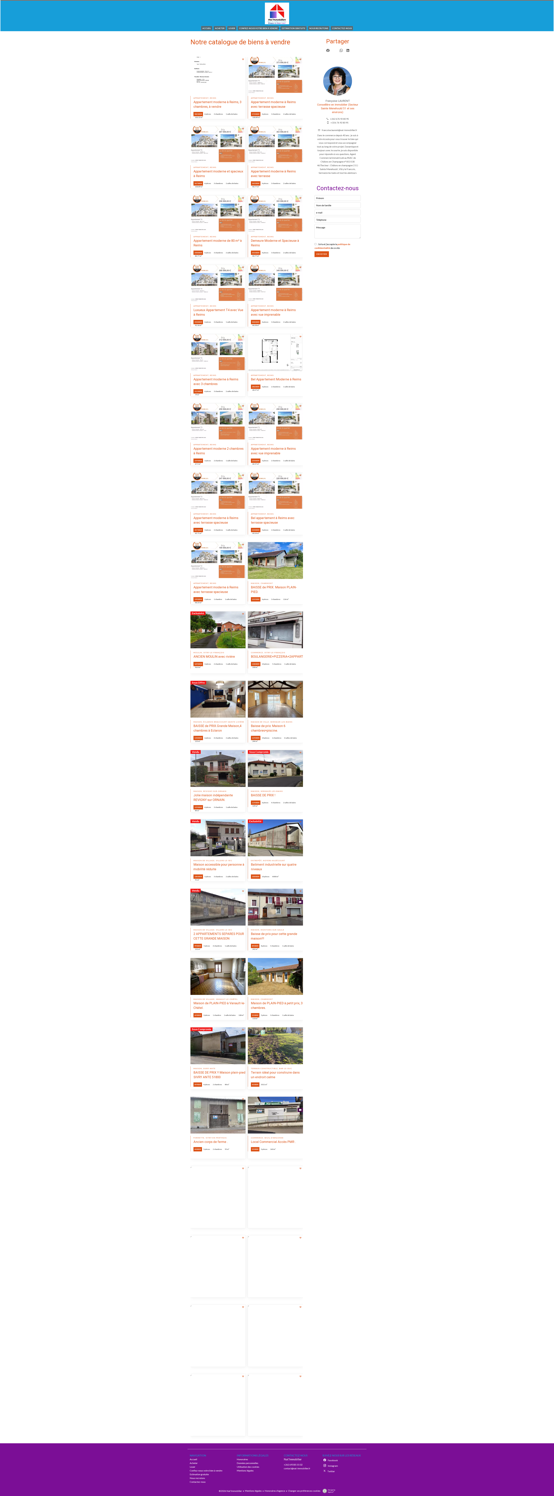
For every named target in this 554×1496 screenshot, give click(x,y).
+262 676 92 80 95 (339, 118)
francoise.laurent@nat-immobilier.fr (339, 130)
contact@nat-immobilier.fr (297, 1468)
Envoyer (322, 254)
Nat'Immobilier (293, 1459)
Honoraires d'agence (275, 1490)
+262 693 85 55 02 (293, 1464)
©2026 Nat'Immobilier (230, 1491)
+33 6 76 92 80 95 (339, 122)
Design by (331, 1491)
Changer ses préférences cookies (304, 1490)
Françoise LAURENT (337, 101)
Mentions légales (253, 1490)
